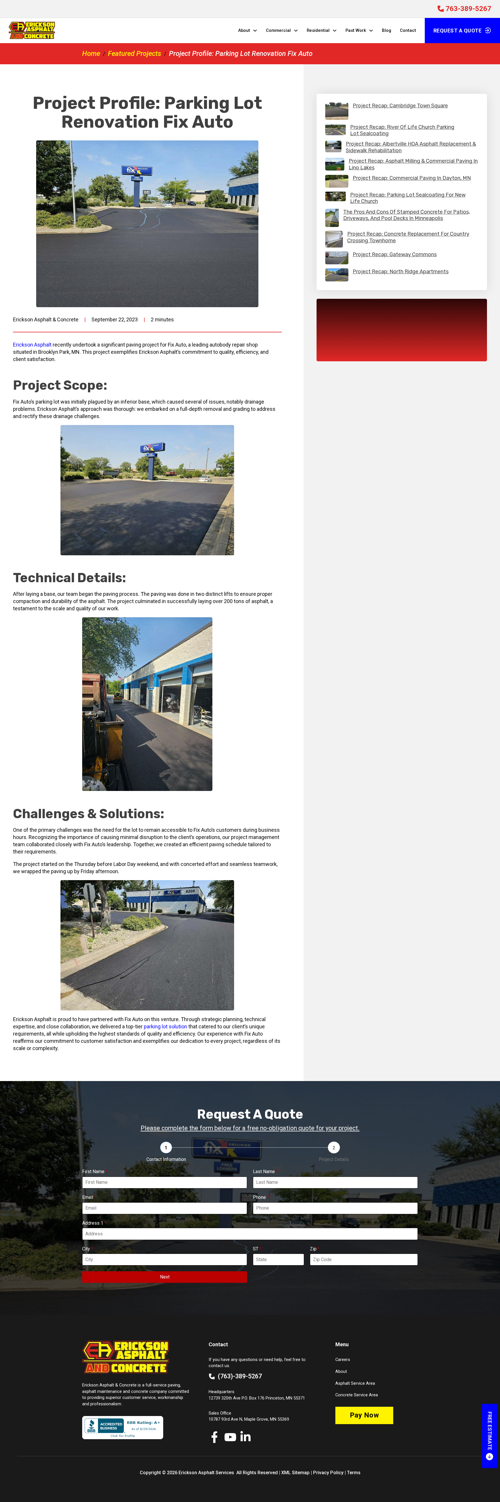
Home (91, 54)
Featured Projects (134, 54)
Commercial (278, 30)
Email (89, 1197)
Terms (354, 1472)
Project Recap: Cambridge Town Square (400, 105)
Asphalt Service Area (355, 1383)
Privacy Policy (328, 1472)
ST (257, 1249)
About (244, 30)
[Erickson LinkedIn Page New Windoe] (245, 1437)
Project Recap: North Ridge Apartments (400, 271)
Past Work (355, 30)
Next (165, 1277)
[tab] (166, 1152)
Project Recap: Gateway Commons (395, 254)
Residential (318, 30)
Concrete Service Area (356, 1394)
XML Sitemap (295, 1472)
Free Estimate (490, 1431)
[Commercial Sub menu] (296, 30)
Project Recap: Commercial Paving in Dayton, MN (412, 178)
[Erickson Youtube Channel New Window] (230, 1437)
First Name (95, 1171)
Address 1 (94, 1223)
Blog (386, 30)
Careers (342, 1359)
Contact (408, 30)
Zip (315, 1249)
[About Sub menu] (255, 30)
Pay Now (364, 1415)
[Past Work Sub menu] (371, 30)
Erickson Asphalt (32, 345)
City (87, 1249)
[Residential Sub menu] (334, 30)
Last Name (265, 1171)
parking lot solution (165, 1026)
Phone (261, 1197)
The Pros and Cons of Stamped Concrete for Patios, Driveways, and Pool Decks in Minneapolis (406, 214)
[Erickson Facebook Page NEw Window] (214, 1437)
